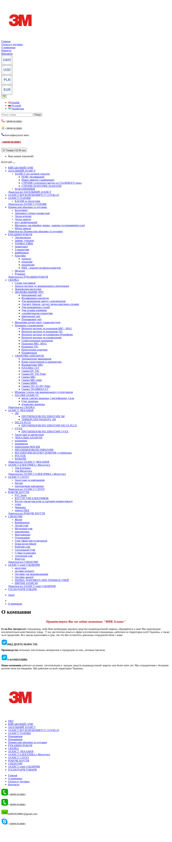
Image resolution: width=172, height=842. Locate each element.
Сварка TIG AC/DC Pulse (36, 386)
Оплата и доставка (12, 44)
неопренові (28, 264)
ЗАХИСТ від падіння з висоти (32, 173)
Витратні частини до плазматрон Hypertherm (47, 334)
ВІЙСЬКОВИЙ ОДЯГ (21, 167)
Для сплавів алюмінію (34, 310)
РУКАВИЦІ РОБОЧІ (20, 234)
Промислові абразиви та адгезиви (27, 207)
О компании (8, 47)
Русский (16, 105)
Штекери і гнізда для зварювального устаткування (44, 392)
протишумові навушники (29, 486)
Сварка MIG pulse (32, 380)
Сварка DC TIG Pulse (34, 373)
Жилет (18, 519)
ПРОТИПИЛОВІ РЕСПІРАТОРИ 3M (43, 416)
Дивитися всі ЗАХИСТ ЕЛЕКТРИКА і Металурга (37, 474)
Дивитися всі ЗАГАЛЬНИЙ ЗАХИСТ (29, 192)
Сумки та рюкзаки (25, 552)
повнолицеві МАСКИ (27, 446)
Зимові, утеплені (24, 240)
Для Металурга (23, 471)
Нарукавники (22, 534)
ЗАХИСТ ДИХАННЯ (20, 410)
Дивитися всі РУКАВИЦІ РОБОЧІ (28, 276)
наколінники (22, 531)
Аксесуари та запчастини (29, 434)
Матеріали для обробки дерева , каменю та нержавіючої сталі (50, 225)
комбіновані (22, 252)
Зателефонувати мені (17, 135)
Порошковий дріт (32, 319)
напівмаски (21, 443)
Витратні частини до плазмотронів (41, 337)
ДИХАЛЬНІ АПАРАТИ (28, 437)
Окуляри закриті (24, 577)
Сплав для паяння (25, 283)
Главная (5, 41)
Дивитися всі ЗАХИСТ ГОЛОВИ (27, 204)
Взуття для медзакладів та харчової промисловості (44, 501)
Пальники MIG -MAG (34, 343)
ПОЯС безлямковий (33, 176)
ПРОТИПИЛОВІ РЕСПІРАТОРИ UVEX (45, 431)
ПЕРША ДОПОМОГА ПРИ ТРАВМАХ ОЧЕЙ (42, 580)
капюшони (21, 440)
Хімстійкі (20, 255)
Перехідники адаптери (35, 349)
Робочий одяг (22, 546)
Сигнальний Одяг (25, 549)
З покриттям (22, 249)
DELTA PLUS (23, 422)
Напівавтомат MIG (32, 364)
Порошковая (15, 736)
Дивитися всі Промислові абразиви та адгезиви (35, 231)
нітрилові (27, 261)
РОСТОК (20, 455)
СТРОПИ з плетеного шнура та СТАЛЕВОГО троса (52, 182)
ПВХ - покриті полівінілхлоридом (41, 267)
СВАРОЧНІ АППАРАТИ (29, 355)
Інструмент (21, 210)
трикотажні (21, 246)
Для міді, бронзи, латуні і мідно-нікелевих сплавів (50, 304)
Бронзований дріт (32, 295)
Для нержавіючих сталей (36, 307)
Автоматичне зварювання (36, 358)
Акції (11, 595)
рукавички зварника (33, 404)
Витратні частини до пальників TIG (42, 331)
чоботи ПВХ (22, 510)
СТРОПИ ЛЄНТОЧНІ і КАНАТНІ (41, 185)
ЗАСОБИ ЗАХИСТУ (27, 395)
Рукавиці (20, 273)
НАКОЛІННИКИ (25, 189)
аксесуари (20, 568)
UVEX (19, 428)
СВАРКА (13, 279)
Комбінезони (22, 522)
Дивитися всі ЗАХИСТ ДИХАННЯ (28, 461)
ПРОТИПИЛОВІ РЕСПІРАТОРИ (34, 449)
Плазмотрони (29, 352)
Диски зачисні (23, 219)
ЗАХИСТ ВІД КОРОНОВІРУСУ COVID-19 (33, 195)
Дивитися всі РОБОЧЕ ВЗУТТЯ (26, 513)
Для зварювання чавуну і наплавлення (44, 301)
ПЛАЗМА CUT (30, 367)
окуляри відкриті (24, 571)
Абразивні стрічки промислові (32, 213)
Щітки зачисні (23, 228)
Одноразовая (22, 537)
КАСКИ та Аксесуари (27, 201)
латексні (26, 258)
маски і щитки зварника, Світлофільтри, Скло (48, 398)
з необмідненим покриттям (37, 313)
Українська (17, 108)
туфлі (18, 504)
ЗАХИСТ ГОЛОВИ (19, 198)
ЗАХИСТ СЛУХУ (18, 477)
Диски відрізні (23, 216)
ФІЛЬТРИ (20, 458)
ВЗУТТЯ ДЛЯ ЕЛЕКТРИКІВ (32, 498)
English (15, 102)
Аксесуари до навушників (30, 480)
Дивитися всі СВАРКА (21, 407)
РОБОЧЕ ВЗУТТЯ (18, 492)
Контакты (7, 53)
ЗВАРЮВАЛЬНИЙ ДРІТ (29, 292)
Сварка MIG (29, 377)
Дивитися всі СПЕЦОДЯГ (23, 561)
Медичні (20, 270)
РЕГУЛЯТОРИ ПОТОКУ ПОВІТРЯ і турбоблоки (43, 452)
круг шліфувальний (26, 222)
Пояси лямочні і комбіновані (38, 179)
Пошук (37, 114)
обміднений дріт (31, 316)
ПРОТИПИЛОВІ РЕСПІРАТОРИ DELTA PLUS (49, 425)
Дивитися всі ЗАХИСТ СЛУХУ (26, 489)
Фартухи (20, 558)
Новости (6, 50)
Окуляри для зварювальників (31, 574)
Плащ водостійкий (25, 543)
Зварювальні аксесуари (28, 289)
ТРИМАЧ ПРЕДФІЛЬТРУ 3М (39, 419)
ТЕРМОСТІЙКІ (24, 243)
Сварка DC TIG (30, 370)
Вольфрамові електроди (35, 298)
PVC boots (21, 495)
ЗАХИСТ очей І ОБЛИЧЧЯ (24, 565)
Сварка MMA (29, 383)
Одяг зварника (30, 401)
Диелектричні (23, 237)
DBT (11, 721)
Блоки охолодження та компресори (42, 361)
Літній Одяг (22, 525)
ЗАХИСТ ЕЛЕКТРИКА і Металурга (29, 464)
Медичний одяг (24, 528)
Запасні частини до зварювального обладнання (42, 286)
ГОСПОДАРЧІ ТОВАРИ (22, 589)
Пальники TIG (30, 346)
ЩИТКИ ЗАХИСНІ (26, 583)
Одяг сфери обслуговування (31, 540)
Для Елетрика (23, 467)
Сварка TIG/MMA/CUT (35, 389)
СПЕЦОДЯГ (15, 516)
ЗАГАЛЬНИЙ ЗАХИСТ (22, 170)
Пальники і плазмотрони (29, 325)
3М (16, 413)
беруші (19, 483)
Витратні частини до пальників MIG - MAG (47, 328)
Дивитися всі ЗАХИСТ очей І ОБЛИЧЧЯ (32, 586)
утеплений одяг (24, 555)
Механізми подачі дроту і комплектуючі (37, 322)
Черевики (20, 507)
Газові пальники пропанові (37, 340)
